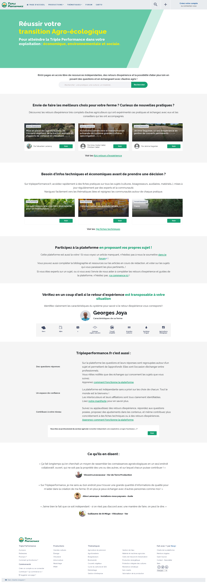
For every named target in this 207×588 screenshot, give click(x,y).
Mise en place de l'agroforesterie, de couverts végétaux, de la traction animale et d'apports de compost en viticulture (49, 133)
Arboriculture (58, 560)
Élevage (56, 553)
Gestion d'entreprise (95, 573)
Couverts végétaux (95, 563)
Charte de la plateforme (165, 550)
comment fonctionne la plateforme (114, 382)
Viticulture (57, 557)
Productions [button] (55, 5)
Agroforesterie (93, 553)
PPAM (55, 567)
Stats (158, 563)
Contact (160, 560)
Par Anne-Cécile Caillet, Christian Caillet (97, 146)
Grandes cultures (59, 550)
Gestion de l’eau (128, 550)
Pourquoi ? (23, 557)
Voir (66, 146)
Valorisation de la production (133, 573)
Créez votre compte (189, 3)
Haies (137, 206)
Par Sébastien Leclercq (42, 146)
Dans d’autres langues (16, 580)
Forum (88, 5)
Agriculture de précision (97, 550)
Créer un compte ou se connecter (31, 568)
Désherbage (92, 570)
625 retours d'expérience (108, 155)
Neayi (173, 546)
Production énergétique (131, 560)
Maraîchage (57, 563)
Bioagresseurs (93, 557)
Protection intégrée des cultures (134, 563)
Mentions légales (163, 553)
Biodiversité (92, 560)
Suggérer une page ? (28, 575)
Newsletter (168, 560)
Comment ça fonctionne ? (28, 560)
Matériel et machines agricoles (133, 553)
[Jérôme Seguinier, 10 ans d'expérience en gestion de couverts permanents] (137, 146)
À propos (22, 550)
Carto (99, 5)
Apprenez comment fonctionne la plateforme (108, 419)
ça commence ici (119, 275)
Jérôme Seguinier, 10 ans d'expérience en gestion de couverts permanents (156, 132)
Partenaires (23, 553)
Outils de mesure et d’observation (134, 557)
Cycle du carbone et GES (97, 567)
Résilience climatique (130, 567)
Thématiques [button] (74, 5)
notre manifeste (97, 401)
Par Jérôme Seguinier (149, 146)
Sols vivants (126, 570)
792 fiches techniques (108, 229)
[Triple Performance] (12, 5)
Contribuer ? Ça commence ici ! (30, 572)
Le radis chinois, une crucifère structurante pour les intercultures (49, 207)
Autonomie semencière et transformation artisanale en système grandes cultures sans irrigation (102, 133)
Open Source (162, 557)
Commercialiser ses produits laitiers (99, 206)
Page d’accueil (37, 5)
